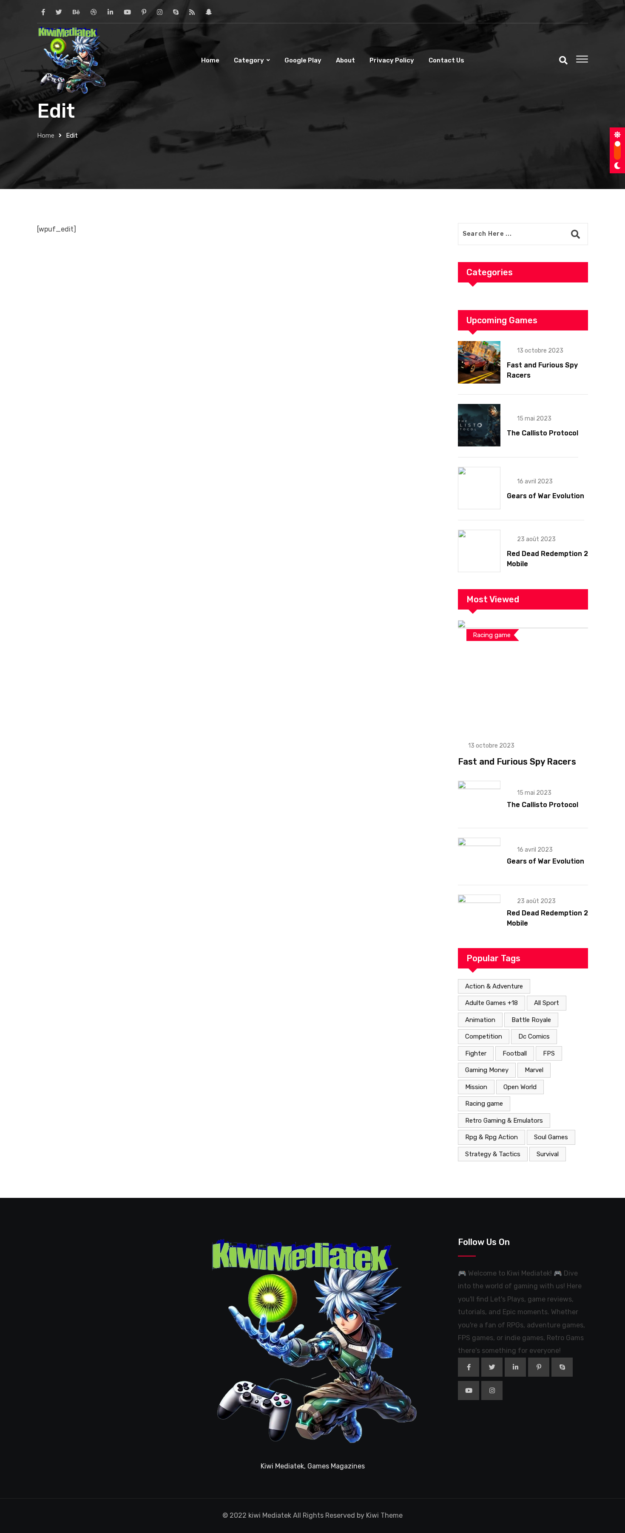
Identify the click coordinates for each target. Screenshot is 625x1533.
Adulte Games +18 (491, 1003)
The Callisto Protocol (542, 433)
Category (249, 60)
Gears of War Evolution (545, 496)
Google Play (302, 60)
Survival (548, 1154)
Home (210, 60)
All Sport (546, 1003)
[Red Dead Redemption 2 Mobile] (479, 551)
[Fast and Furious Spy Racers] (479, 362)
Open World (520, 1087)
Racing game (484, 1103)
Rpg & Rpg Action (491, 1137)
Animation (480, 1020)
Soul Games (551, 1137)
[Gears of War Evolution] (479, 488)
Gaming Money (487, 1070)
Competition (483, 1036)
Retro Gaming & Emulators (504, 1120)
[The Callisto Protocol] (479, 425)
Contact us (446, 60)
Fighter (475, 1053)
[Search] (563, 60)
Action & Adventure (494, 986)
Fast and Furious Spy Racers (517, 762)
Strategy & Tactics (492, 1154)
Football (515, 1053)
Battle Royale (531, 1020)
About (345, 60)
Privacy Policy (391, 60)
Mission (476, 1087)
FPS (549, 1053)
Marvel (534, 1070)
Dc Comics (534, 1036)
